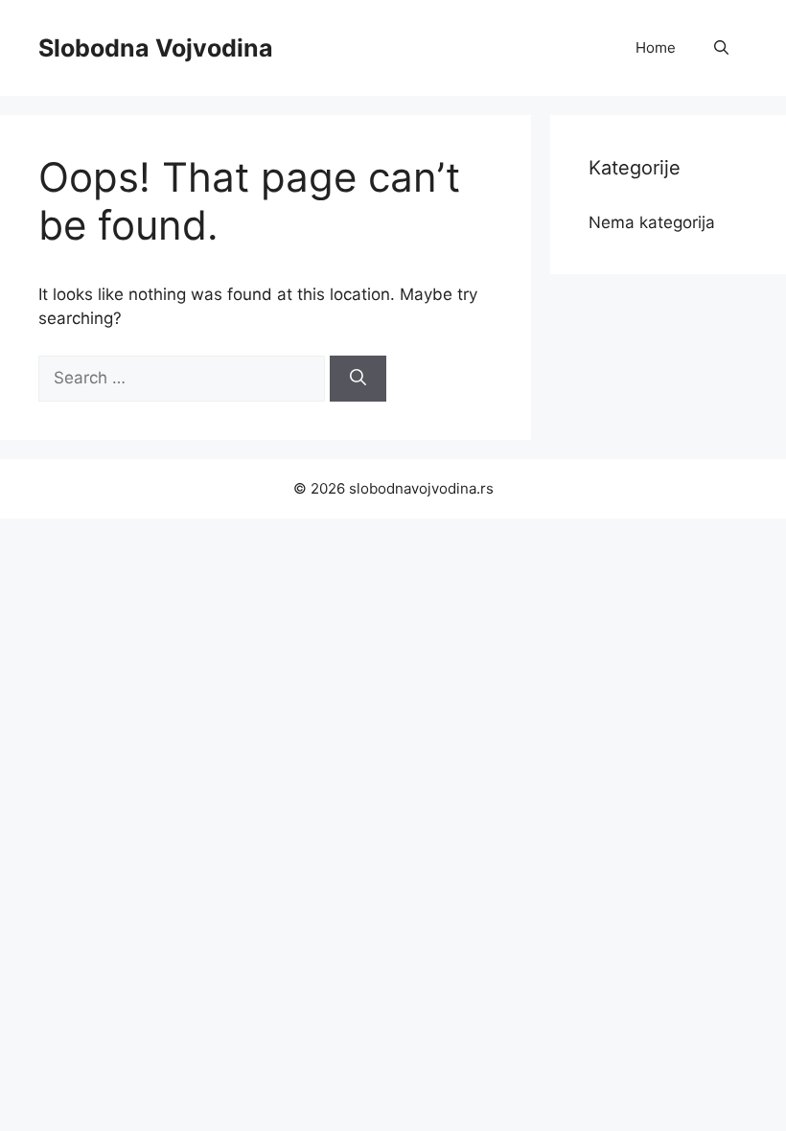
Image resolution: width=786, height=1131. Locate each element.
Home (656, 47)
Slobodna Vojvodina (155, 48)
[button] (721, 48)
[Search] (358, 379)
